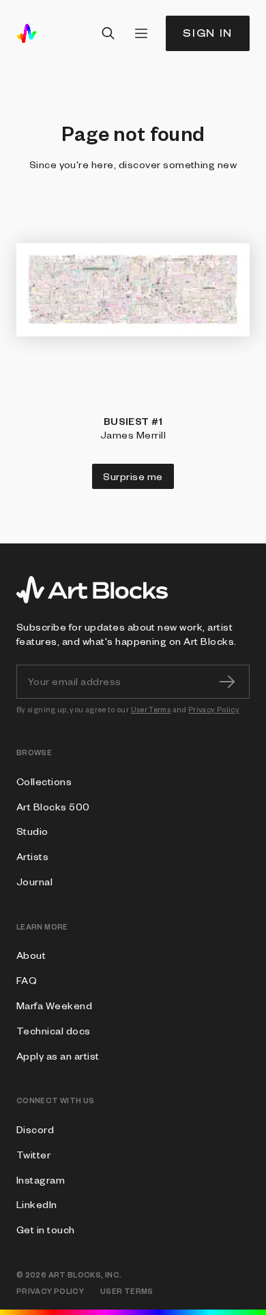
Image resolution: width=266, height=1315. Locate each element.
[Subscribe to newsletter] (227, 682)
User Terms (151, 709)
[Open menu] (141, 33)
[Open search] (108, 33)
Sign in (208, 33)
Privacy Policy (213, 709)
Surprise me (132, 476)
